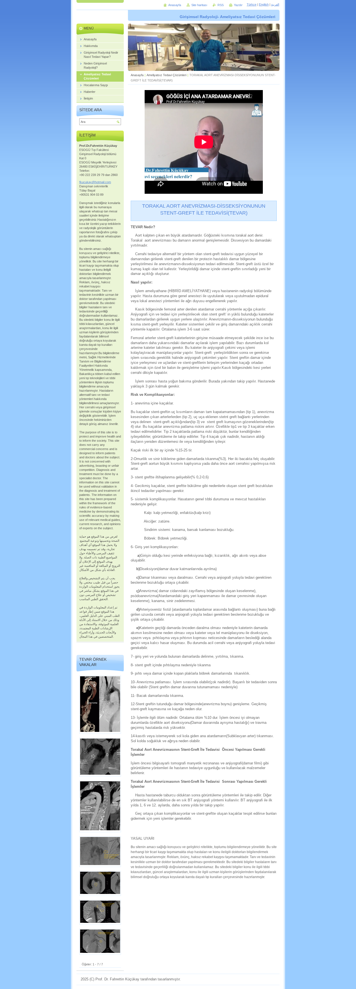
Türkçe (251, 4)
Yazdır (238, 5)
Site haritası (199, 5)
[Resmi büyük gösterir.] (100, 704)
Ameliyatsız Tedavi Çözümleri (166, 75)
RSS (220, 5)
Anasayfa (137, 75)
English (264, 4)
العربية (275, 4)
